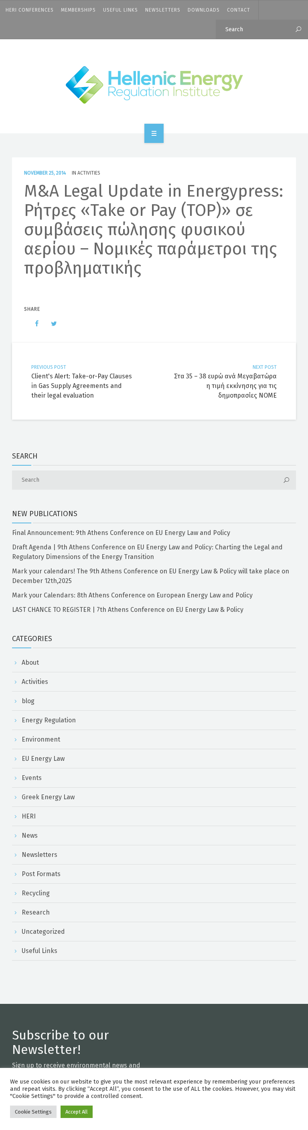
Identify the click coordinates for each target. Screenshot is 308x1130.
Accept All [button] (76, 1112)
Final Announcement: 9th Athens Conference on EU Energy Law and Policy (121, 533)
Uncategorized (43, 931)
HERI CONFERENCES (30, 10)
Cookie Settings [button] (33, 1112)
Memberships (78, 10)
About (30, 662)
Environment (41, 739)
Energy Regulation (49, 720)
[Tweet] (50, 323)
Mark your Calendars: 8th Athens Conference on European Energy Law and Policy (132, 595)
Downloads (204, 10)
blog (28, 701)
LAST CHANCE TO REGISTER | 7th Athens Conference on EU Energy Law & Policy (127, 609)
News (30, 835)
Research (36, 912)
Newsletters (162, 10)
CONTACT (238, 10)
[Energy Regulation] (154, 85)
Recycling (36, 893)
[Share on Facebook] (33, 323)
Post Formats (41, 874)
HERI (29, 816)
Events (32, 778)
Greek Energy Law (48, 797)
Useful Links (120, 10)
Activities (88, 173)
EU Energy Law (43, 758)
